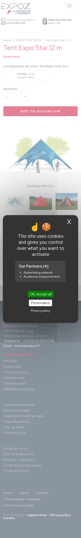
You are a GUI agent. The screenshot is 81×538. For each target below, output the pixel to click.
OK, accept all (41, 294)
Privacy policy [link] (40, 311)
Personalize (40, 303)
